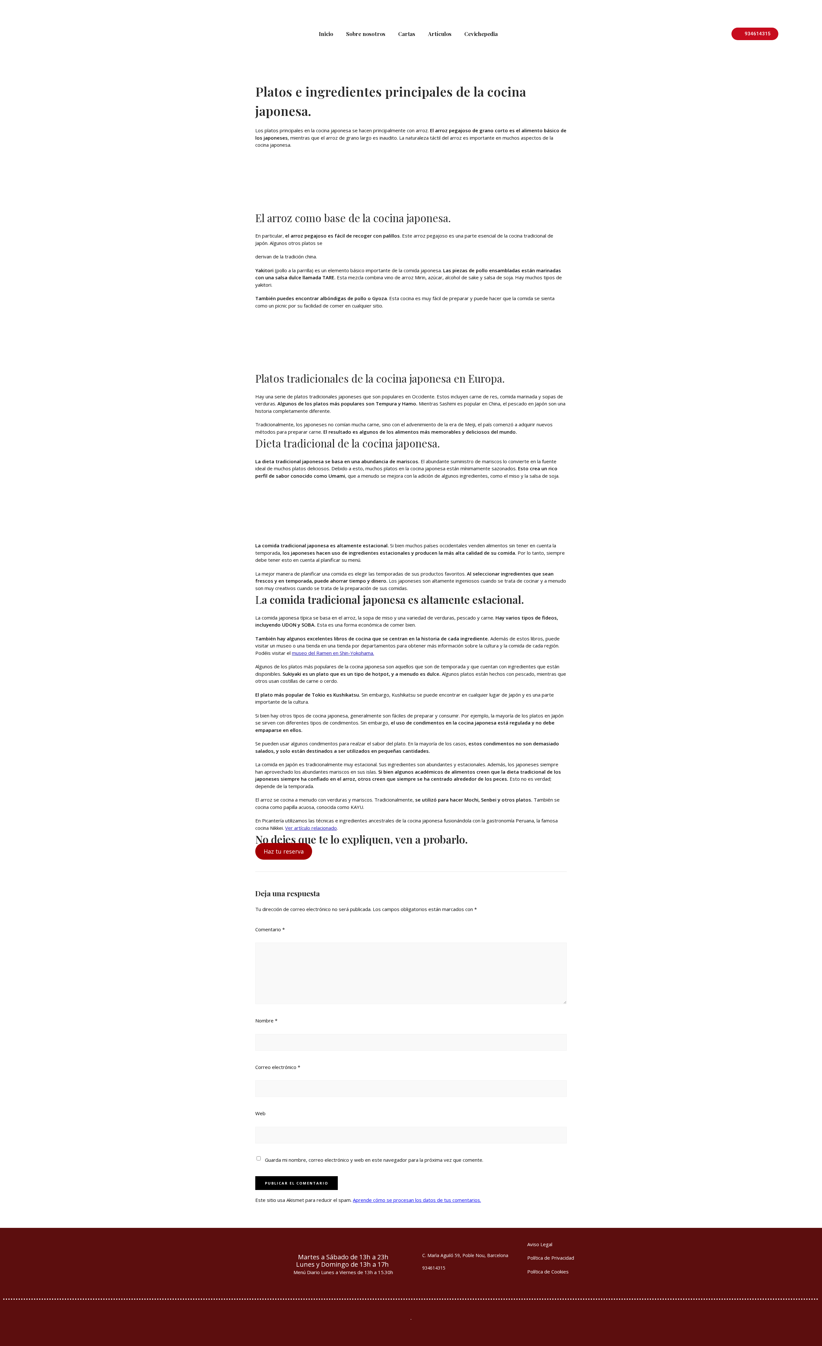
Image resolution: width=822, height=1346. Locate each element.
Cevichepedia (481, 33)
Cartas (406, 33)
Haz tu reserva (284, 851)
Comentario (270, 929)
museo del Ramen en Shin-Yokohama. (333, 653)
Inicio (326, 33)
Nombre (266, 1020)
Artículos (439, 33)
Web (260, 1113)
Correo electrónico (277, 1067)
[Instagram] (251, 1261)
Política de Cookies (548, 1271)
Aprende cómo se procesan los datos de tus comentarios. (417, 1200)
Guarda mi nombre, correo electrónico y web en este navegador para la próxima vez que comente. (374, 1160)
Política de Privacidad (550, 1258)
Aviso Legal (539, 1244)
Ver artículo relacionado (311, 828)
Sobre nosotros (365, 33)
